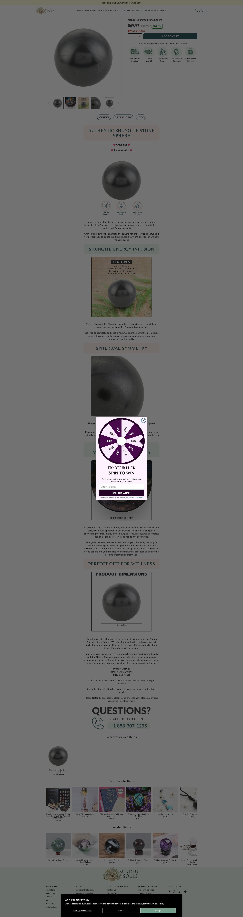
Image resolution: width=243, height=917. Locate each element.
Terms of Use (138, 497)
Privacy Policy (158, 903)
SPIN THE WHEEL (121, 493)
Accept (158, 910)
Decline (120, 910)
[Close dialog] (143, 420)
